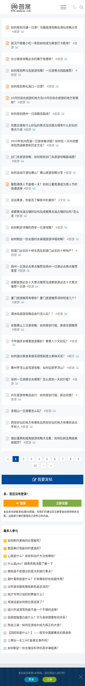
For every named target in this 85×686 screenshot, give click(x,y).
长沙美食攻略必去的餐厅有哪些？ (32, 59)
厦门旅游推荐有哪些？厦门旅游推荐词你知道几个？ (44, 298)
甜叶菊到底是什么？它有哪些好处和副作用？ (36, 579)
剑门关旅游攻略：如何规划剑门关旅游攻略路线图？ (44, 157)
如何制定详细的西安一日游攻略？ (32, 227)
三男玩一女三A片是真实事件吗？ (29, 640)
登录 (23, 503)
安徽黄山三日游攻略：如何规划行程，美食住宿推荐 (44, 325)
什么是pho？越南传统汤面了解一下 (30, 563)
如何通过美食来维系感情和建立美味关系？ (38, 356)
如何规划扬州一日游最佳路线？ (31, 113)
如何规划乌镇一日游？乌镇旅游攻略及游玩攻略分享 (44, 27)
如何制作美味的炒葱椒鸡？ (25, 540)
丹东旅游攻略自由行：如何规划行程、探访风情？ (42, 395)
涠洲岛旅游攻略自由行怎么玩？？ (32, 313)
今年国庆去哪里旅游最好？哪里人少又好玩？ (40, 341)
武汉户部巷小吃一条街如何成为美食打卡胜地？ (41, 43)
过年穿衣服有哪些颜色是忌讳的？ (29, 586)
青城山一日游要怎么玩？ (27, 411)
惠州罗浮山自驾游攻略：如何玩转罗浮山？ (38, 367)
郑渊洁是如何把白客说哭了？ (26, 602)
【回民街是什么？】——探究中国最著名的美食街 (39, 632)
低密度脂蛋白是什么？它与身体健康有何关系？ (38, 617)
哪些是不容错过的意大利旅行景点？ (31, 571)
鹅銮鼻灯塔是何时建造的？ (25, 548)
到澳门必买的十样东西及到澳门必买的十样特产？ (42, 250)
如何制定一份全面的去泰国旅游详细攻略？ (38, 239)
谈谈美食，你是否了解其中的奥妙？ (34, 200)
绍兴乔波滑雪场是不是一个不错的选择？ (34, 609)
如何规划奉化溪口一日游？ (28, 86)
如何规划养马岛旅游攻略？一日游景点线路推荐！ (42, 70)
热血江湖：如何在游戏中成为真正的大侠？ (35, 625)
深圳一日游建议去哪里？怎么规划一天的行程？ (41, 379)
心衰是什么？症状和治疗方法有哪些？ (32, 556)
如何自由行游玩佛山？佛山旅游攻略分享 (37, 172)
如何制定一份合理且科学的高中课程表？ (34, 648)
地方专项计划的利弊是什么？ (26, 594)
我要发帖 (45, 479)
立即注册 (62, 503)
